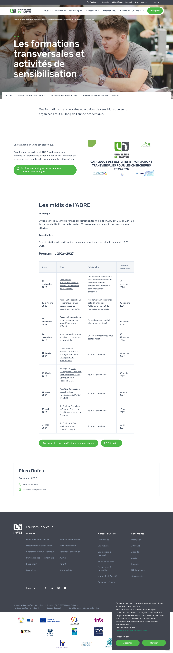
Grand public (66, 570)
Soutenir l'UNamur (106, 582)
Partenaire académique (71, 551)
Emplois (135, 564)
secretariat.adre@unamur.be (34, 489)
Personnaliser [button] (122, 636)
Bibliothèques (117, 2)
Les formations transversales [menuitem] (63, 95)
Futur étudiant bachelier (37, 539)
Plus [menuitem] (114, 95)
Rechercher (95, 2)
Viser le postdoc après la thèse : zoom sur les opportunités (70, 337)
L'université (103, 539)
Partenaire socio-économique (40, 557)
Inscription (155, 10)
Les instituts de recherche (105, 553)
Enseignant (31, 564)
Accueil (16, 20)
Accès (134, 558)
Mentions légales (21, 608)
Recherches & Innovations (104, 569)
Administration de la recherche (34, 20)
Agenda (144, 2)
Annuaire (105, 2)
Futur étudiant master (70, 539)
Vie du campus (75, 10)
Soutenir (128, 2)
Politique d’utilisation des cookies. (132, 630)
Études (47, 10)
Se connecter (137, 576)
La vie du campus (106, 561)
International (109, 10)
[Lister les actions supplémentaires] (156, 2)
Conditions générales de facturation (84, 608)
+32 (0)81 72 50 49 (30, 484)
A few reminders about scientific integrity (68, 426)
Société (123, 10)
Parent (63, 564)
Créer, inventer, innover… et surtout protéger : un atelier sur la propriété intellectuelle (69, 354)
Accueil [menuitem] (9, 95)
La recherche (92, 10)
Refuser (154, 642)
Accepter (127, 642)
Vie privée (37, 608)
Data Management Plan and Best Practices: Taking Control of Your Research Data (70, 374)
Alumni (63, 557)
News (136, 2)
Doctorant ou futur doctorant (39, 545)
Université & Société (107, 576)
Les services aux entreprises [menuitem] (94, 95)
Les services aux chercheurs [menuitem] (30, 95)
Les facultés (103, 545)
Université (136, 10)
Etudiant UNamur (68, 545)
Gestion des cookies (55, 608)
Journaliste (31, 570)
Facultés (59, 10)
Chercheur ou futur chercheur (40, 551)
